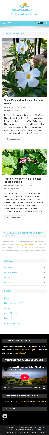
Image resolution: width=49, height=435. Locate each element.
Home (6, 298)
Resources (8, 318)
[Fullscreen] (44, 387)
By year (7, 278)
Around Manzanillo (11, 313)
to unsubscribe (38, 401)
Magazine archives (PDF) (13, 303)
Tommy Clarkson (28, 107)
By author (8, 268)
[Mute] (40, 387)
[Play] (5, 387)
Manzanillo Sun (24, 10)
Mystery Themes (36, 427)
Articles (7, 308)
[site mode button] (40, 23)
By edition (8, 283)
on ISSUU (20, 353)
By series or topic (10, 273)
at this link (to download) (23, 245)
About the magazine (12, 323)
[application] (24, 377)
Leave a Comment (12, 110)
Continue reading (15, 139)
